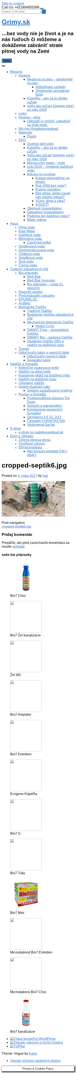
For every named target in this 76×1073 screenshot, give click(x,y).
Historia (24, 75)
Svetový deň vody (40, 144)
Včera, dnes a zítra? (50, 201)
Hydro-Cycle (44, 326)
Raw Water (27, 231)
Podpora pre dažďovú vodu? (48, 216)
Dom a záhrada (21, 436)
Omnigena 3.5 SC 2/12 (44, 417)
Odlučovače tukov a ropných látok (44, 352)
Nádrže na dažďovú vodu (37, 379)
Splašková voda (31, 258)
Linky (23, 113)
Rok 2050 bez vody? (50, 185)
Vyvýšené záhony (32, 443)
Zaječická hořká (39, 242)
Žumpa (24, 349)
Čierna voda (28, 265)
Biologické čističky (32, 307)
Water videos (36, 220)
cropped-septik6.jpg (16, 526)
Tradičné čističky (39, 311)
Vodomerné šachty (41, 424)
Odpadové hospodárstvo (45, 212)
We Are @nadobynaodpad (38, 128)
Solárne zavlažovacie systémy (49, 390)
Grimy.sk (16, 22)
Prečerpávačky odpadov (37, 295)
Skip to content (13, 3)
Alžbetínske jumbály (50, 87)
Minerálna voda (30, 239)
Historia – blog (29, 117)
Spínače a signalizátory (44, 405)
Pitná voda (27, 227)
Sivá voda (26, 261)
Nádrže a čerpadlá (24, 364)
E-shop (15, 428)
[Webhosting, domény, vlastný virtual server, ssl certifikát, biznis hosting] (36, 1042)
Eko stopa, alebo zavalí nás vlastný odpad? (52, 195)
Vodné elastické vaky (34, 387)
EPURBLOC (28, 299)
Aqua (14, 223)
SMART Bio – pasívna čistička (49, 337)
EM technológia (30, 447)
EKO (22, 140)
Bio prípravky (28, 273)
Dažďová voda (30, 235)
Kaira (33, 1053)
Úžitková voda (29, 254)
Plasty (31, 136)
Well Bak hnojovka (41, 280)
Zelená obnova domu (34, 440)
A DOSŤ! (42, 204)
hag (45, 475)
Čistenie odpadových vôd (29, 269)
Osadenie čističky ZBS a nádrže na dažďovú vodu (45, 343)
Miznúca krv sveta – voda (46, 163)
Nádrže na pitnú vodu (35, 371)
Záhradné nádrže (31, 383)
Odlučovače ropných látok (46, 356)
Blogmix (16, 72)
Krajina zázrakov (48, 189)
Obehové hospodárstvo (44, 208)
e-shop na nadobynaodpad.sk (41, 432)
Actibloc (25, 303)
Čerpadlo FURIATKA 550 (46, 421)
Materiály (25, 132)
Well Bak (34, 276)
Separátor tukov (39, 360)
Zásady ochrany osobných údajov (35, 1060)
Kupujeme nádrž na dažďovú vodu (44, 375)
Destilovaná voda (32, 246)
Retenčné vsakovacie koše (39, 368)
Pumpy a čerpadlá (32, 394)
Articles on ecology (41, 174)
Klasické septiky (31, 292)
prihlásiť (18, 546)
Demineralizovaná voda (36, 250)
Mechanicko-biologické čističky (50, 322)
